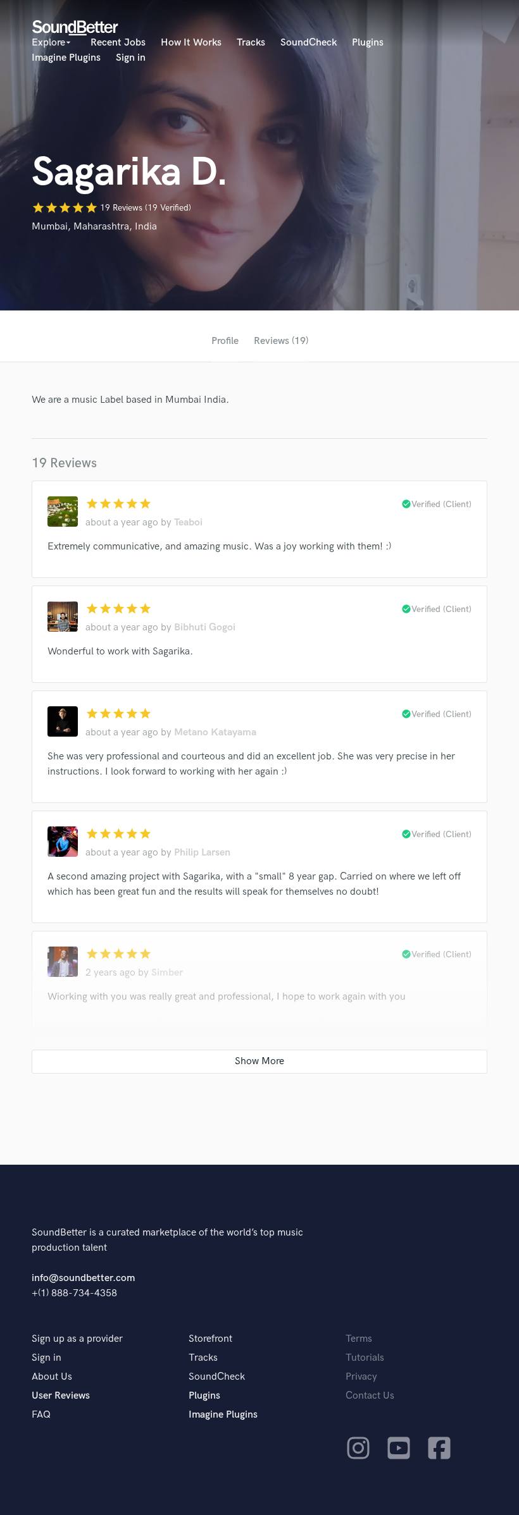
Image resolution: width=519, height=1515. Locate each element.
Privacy (361, 1377)
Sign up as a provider (77, 1339)
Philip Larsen (202, 853)
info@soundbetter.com (83, 1278)
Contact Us (370, 1396)
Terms (359, 1339)
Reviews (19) (281, 341)
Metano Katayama (215, 733)
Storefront (210, 1339)
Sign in (131, 58)
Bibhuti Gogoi (204, 628)
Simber (167, 973)
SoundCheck (308, 43)
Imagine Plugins (66, 58)
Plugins (368, 43)
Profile (225, 341)
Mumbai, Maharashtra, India (94, 227)
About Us (52, 1377)
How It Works (191, 43)
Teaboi (188, 523)
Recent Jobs (118, 43)
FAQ (41, 1415)
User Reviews (61, 1396)
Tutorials (365, 1358)
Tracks (251, 43)
